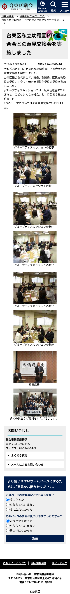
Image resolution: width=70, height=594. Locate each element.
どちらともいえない (22, 504)
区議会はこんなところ (32, 16)
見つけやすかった (21, 521)
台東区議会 (7, 16)
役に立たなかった (21, 509)
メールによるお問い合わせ (27, 464)
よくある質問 (19, 455)
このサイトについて (14, 563)
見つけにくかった (21, 530)
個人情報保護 (38, 563)
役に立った (17, 499)
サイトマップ (59, 563)
